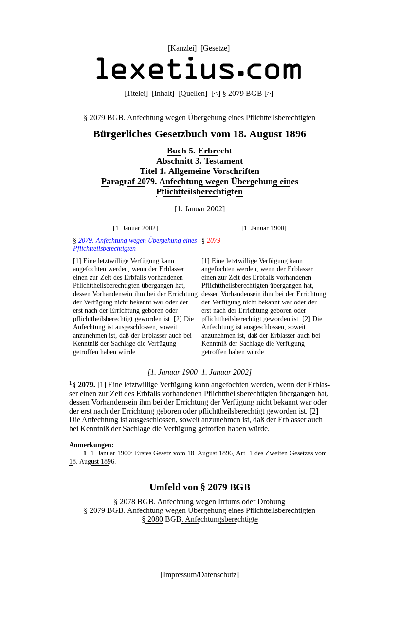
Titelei (136, 93)
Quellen (193, 93)
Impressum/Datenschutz (199, 574)
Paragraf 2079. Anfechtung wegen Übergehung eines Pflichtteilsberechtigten (199, 186)
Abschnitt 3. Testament (199, 161)
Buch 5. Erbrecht (199, 150)
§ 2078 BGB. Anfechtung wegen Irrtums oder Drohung (199, 501)
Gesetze (215, 48)
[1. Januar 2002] (200, 209)
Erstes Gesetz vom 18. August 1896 (184, 453)
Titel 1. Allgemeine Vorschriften (199, 171)
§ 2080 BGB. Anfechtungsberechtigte (200, 519)
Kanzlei (182, 48)
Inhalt (163, 93)
